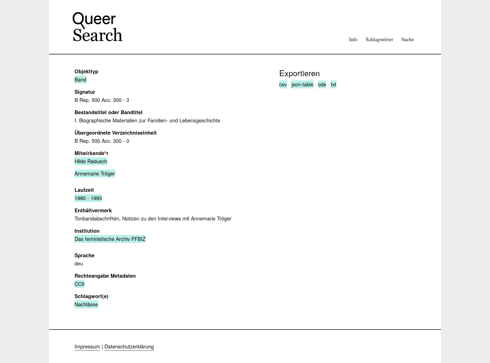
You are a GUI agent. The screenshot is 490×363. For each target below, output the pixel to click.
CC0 (79, 283)
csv (283, 84)
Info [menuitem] (353, 39)
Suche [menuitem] (407, 39)
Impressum (87, 346)
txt (333, 84)
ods (322, 84)
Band (80, 79)
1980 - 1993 (88, 198)
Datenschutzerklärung (129, 346)
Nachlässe (86, 304)
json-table (302, 84)
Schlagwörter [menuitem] (379, 39)
